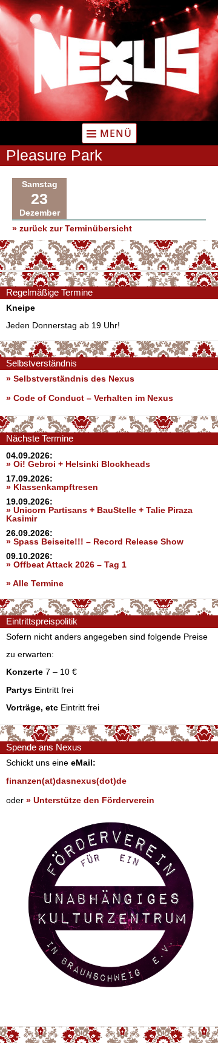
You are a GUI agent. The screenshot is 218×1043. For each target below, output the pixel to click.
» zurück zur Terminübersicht (72, 228)
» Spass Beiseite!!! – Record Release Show (94, 541)
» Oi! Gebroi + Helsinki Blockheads (78, 464)
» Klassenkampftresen (52, 487)
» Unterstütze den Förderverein (90, 800)
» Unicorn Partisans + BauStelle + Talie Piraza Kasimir (99, 514)
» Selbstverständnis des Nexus (70, 378)
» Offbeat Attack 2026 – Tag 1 (66, 564)
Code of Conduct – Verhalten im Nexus (93, 398)
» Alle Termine (35, 583)
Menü (116, 133)
